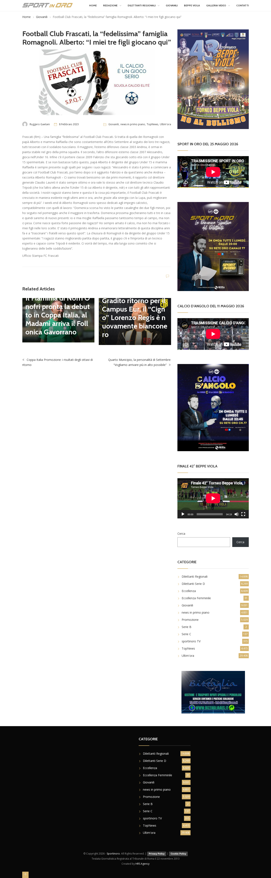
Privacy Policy (157, 853)
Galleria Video (216, 5)
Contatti (242, 5)
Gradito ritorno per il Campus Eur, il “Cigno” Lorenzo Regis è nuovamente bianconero (134, 317)
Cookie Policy (178, 853)
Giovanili (172, 5)
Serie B (186, 627)
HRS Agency (142, 864)
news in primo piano (132, 124)
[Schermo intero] (243, 514)
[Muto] (236, 514)
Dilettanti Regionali (142, 5)
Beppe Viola (192, 5)
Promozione (190, 620)
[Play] (183, 514)
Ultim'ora (165, 124)
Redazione (110, 5)
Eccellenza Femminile (196, 598)
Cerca (181, 534)
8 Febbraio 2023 (69, 124)
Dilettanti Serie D (193, 584)
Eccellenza (189, 591)
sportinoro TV (191, 641)
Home (93, 5)
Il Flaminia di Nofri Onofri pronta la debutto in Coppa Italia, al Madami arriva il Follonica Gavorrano (57, 315)
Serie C (186, 634)
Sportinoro (113, 853)
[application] (213, 498)
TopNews (152, 124)
